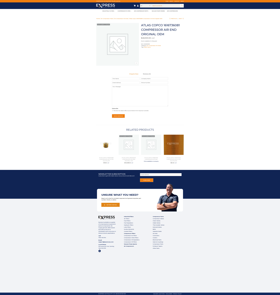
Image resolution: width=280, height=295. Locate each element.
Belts (154, 229)
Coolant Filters (128, 231)
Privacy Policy (177, 293)
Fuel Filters (127, 220)
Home (98, 18)
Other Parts (156, 248)
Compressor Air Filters (130, 235)
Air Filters (126, 218)
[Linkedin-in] (99, 251)
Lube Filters (127, 227)
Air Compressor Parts (107, 18)
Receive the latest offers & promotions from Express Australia (131, 110)
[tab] (133, 74)
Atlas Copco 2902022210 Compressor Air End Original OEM (129, 159)
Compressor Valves (158, 218)
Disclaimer (169, 293)
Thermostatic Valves (158, 225)
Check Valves (156, 220)
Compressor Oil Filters (130, 242)
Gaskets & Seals (157, 231)
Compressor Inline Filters (131, 237)
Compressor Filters (129, 233)
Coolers (155, 237)
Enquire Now (133, 74)
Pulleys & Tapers (157, 246)
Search (182, 5)
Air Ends (155, 233)
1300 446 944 (117, 1)
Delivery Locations (159, 293)
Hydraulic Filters (128, 225)
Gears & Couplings (158, 242)
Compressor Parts (158, 244)
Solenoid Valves (157, 227)
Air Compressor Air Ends (121, 18)
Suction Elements (129, 229)
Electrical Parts (157, 240)
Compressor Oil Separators (131, 240)
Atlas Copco (147, 47)
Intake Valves (156, 223)
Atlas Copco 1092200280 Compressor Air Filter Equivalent (106, 159)
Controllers (156, 235)
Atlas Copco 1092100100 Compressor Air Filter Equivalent (174, 159)
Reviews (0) (147, 74)
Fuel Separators (128, 223)
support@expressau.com (106, 242)
